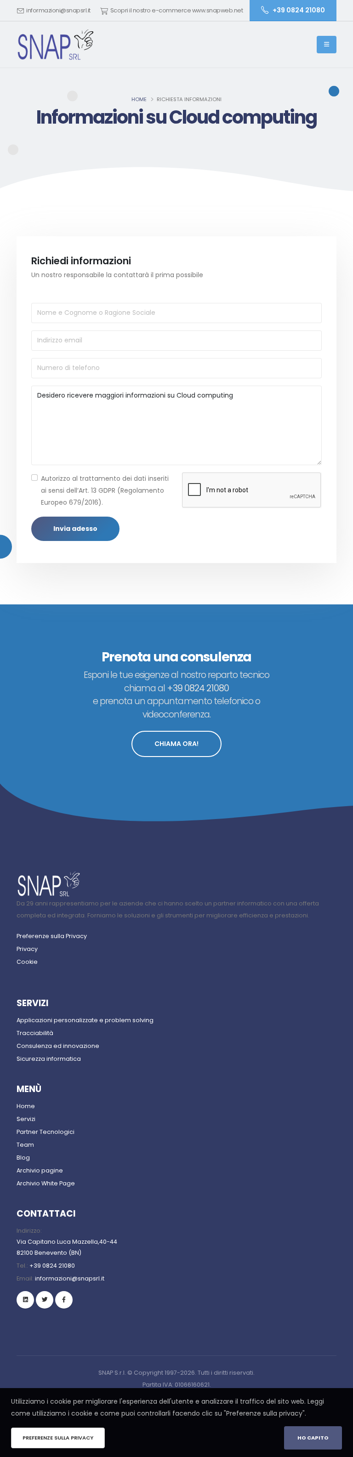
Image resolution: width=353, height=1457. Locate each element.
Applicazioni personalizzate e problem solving (85, 1020)
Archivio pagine (40, 1170)
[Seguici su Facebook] (64, 1300)
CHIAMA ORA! (176, 743)
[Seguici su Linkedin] (25, 1300)
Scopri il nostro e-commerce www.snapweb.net (176, 10)
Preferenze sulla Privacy (52, 936)
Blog (23, 1157)
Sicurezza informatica (49, 1059)
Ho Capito (313, 1437)
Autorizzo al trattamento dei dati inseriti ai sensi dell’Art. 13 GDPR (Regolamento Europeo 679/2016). (105, 490)
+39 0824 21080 (52, 1265)
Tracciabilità (35, 1033)
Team (25, 1145)
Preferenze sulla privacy (58, 1437)
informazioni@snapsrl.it (58, 10)
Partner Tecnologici (45, 1132)
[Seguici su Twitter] (44, 1300)
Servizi (26, 1119)
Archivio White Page (46, 1183)
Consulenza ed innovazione (58, 1046)
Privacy (27, 949)
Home (139, 99)
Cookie (27, 962)
